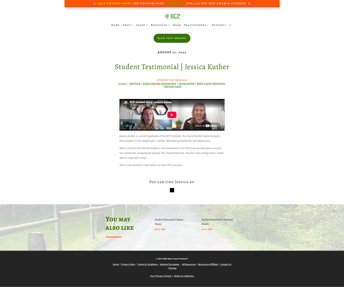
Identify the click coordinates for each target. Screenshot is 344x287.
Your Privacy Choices (160, 275)
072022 (123, 83)
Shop (126, 25)
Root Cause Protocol (211, 83)
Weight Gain (172, 86)
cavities (134, 83)
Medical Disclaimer (169, 264)
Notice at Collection (184, 275)
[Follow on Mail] (172, 190)
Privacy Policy (128, 264)
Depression (186, 83)
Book (177, 25)
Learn (140, 25)
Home (115, 25)
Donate (172, 268)
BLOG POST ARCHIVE (172, 38)
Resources (159, 25)
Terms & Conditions (148, 264)
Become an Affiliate (208, 264)
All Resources (189, 264)
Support (218, 25)
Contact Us (225, 264)
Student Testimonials (172, 80)
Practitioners (195, 25)
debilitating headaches (159, 83)
